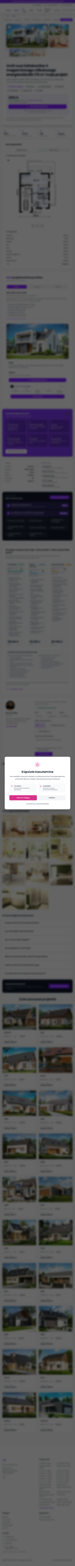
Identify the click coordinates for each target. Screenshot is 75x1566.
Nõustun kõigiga (23, 798)
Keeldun (52, 798)
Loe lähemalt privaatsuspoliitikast (37, 804)
